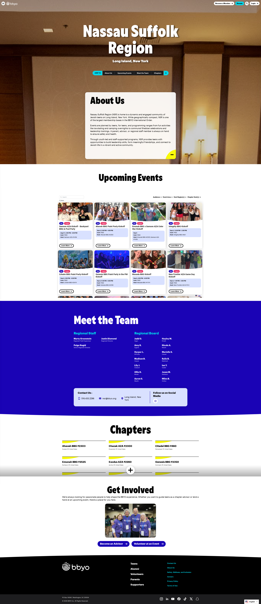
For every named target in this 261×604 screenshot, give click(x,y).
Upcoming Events (124, 73)
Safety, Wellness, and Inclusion (179, 572)
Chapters (157, 73)
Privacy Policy (172, 581)
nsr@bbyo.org (109, 398)
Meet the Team (143, 73)
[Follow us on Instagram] (155, 401)
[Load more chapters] (130, 470)
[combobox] (251, 602)
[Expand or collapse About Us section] (171, 154)
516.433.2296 (87, 398)
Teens (133, 563)
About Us (108, 73)
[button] (3, 3)
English (252, 602)
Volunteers (136, 574)
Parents (135, 579)
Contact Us (171, 563)
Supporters (137, 584)
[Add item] (166, 73)
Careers (170, 577)
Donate (240, 3)
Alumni (134, 568)
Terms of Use (172, 586)
